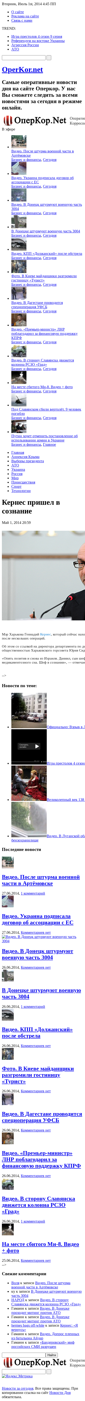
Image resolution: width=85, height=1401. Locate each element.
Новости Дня (60, 1393)
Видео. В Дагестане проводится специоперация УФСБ (37, 305)
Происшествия (23, 482)
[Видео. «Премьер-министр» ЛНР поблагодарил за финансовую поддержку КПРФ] (8, 1143)
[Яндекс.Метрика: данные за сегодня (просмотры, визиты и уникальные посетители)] (17, 1376)
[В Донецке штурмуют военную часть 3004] (8, 980)
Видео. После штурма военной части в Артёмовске (41, 880)
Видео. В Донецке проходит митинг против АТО (40, 1310)
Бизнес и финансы (26, 160)
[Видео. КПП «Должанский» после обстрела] (8, 1019)
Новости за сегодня (17, 1388)
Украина (18, 469)
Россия (16, 474)
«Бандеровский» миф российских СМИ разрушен (42, 1344)
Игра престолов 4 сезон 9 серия (36, 36)
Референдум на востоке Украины (38, 41)
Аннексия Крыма (25, 457)
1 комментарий (33, 893)
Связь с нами (21, 20)
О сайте (17, 12)
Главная (17, 452)
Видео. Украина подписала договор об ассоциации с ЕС (37, 919)
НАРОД (17, 1300)
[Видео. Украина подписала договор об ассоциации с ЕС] (8, 906)
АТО (15, 49)
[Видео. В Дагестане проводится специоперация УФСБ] (8, 1104)
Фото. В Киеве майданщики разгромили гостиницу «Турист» (44, 278)
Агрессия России (25, 45)
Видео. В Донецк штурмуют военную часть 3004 (37, 954)
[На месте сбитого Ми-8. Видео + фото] (8, 1234)
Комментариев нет (36, 932)
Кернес (45, 634)
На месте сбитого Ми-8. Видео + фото (42, 387)
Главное (49, 444)
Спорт (16, 486)
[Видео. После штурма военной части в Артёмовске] (8, 867)
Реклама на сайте (25, 16)
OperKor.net (22, 69)
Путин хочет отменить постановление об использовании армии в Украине (44, 438)
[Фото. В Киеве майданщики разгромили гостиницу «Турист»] (8, 1058)
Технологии (21, 491)
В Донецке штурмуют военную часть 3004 (45, 231)
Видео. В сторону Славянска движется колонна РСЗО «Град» (42, 362)
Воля (15, 1283)
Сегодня (49, 160)
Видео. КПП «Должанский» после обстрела (46, 254)
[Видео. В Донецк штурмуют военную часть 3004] (42, 941)
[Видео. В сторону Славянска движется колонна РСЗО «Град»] (8, 1188)
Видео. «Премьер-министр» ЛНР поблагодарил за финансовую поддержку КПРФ (44, 333)
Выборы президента (27, 461)
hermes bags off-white (27, 1325)
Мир (15, 478)
